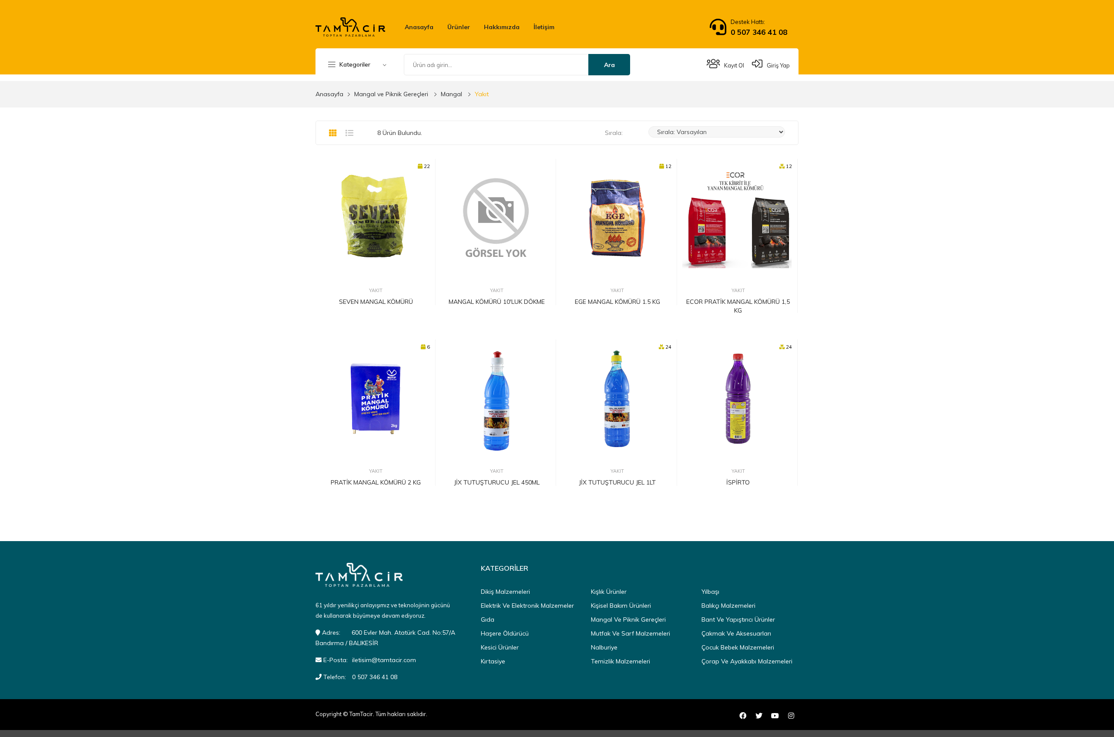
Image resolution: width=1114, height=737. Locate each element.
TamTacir (361, 713)
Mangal (451, 94)
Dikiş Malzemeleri (505, 592)
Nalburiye (604, 647)
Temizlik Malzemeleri (620, 661)
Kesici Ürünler (500, 647)
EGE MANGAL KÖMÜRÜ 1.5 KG (617, 302)
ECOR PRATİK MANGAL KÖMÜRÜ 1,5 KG (738, 306)
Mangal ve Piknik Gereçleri (391, 94)
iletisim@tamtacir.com (384, 660)
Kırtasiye (493, 661)
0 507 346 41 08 (759, 32)
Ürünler (458, 27)
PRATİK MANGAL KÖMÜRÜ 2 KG (376, 482)
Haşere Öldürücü (505, 633)
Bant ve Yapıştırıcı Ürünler (738, 619)
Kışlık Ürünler (609, 592)
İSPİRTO (738, 482)
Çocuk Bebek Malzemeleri (737, 647)
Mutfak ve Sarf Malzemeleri (630, 633)
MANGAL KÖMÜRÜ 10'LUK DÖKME (497, 302)
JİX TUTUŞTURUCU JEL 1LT (617, 482)
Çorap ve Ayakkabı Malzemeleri (746, 661)
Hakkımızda (502, 27)
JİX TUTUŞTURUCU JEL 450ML (497, 482)
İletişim (544, 27)
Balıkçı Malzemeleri (728, 605)
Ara (609, 65)
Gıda (487, 619)
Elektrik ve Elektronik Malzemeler (527, 605)
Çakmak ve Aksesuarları (736, 633)
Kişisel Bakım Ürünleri (621, 605)
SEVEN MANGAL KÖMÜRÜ (376, 302)
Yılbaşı (710, 592)
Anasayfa (419, 27)
